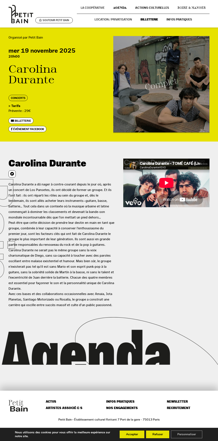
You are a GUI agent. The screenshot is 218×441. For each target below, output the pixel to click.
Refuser (157, 434)
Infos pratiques (179, 19)
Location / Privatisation (113, 19)
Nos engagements (122, 408)
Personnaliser (186, 434)
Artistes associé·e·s (64, 408)
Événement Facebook (28, 129)
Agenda (120, 7)
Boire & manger (192, 7)
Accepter (132, 434)
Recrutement (178, 408)
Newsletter (177, 401)
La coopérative (93, 7)
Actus (51, 401)
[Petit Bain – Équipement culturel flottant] (21, 14)
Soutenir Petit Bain (55, 20)
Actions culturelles (152, 8)
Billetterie (149, 19)
